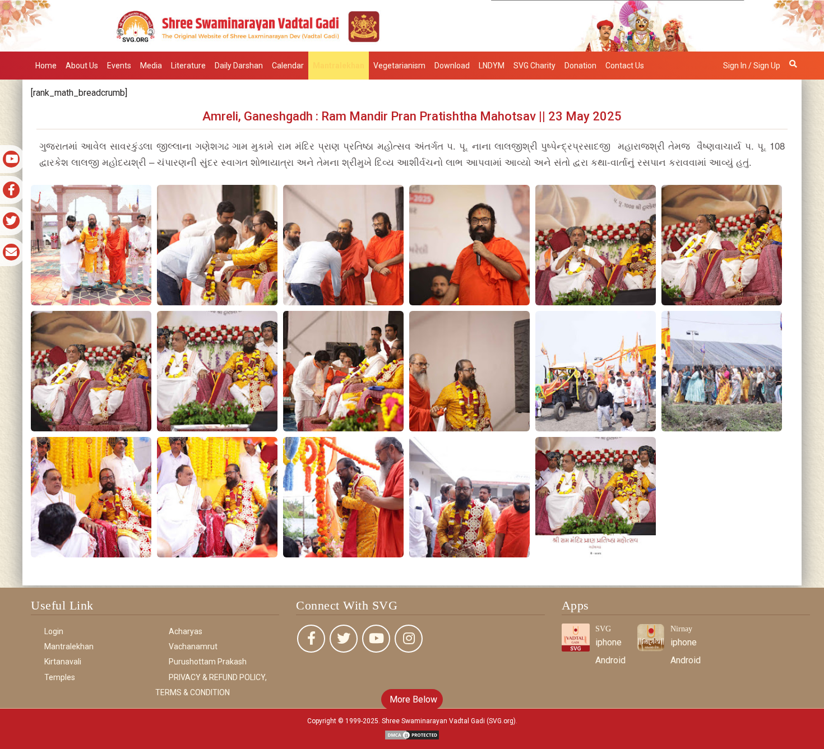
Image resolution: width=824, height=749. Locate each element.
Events (119, 65)
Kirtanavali (62, 661)
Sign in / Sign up (751, 65)
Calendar (288, 65)
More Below (412, 699)
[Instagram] (409, 639)
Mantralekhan (338, 65)
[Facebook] (311, 639)
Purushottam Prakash (208, 661)
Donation (580, 65)
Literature (188, 65)
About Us (82, 65)
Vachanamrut (193, 646)
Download (452, 65)
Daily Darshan (239, 65)
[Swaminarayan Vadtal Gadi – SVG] (412, 25)
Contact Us (624, 65)
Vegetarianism (399, 65)
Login (53, 631)
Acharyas (185, 631)
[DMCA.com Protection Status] (412, 734)
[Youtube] (376, 639)
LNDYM (491, 65)
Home (46, 65)
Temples (59, 677)
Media (151, 65)
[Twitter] (344, 639)
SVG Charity (534, 65)
